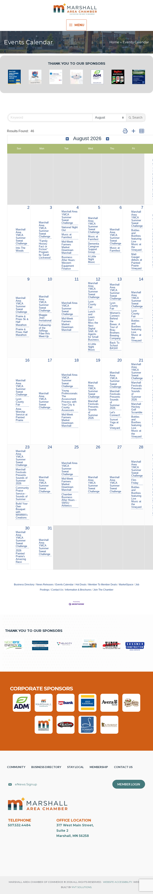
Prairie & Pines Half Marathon (22, 332)
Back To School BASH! (114, 345)
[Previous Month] (67, 139)
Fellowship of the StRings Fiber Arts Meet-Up (45, 331)
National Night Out (70, 229)
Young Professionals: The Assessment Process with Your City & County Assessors (70, 400)
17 (50, 360)
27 (119, 447)
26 (98, 447)
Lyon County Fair (92, 304)
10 (50, 279)
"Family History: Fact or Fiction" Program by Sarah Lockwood (44, 249)
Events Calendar (64, 584)
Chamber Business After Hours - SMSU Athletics (69, 500)
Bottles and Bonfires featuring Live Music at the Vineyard (136, 240)
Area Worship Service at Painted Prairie (21, 415)
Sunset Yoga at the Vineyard (115, 423)
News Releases (44, 584)
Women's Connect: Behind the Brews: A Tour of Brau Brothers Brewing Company (115, 326)
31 (50, 528)
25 (76, 447)
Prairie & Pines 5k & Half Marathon (22, 320)
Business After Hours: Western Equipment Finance (69, 263)
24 (50, 447)
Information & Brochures (78, 589)
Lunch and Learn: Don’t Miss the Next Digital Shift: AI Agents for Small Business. (94, 325)
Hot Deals (81, 584)
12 (98, 279)
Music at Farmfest (67, 236)
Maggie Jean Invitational (45, 318)
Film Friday (134, 481)
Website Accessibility (117, 881)
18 (76, 360)
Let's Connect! (115, 414)
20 (119, 360)
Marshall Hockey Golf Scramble (136, 408)
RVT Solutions (81, 887)
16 (27, 360)
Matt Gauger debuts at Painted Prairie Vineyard (136, 261)
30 (27, 528)
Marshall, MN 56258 (72, 836)
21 (141, 360)
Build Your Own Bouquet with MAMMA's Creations (22, 510)
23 (27, 447)
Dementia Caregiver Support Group (93, 248)
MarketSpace (126, 584)
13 (119, 279)
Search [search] (137, 117)
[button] (125, 131)
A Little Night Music (92, 259)
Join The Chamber (103, 589)
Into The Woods (20, 249)
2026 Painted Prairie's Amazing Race (21, 556)
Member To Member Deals (102, 584)
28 (141, 447)
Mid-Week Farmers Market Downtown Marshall (67, 247)
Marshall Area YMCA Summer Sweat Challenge (21, 236)
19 (98, 360)
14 (141, 279)
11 (77, 279)
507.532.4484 (19, 825)
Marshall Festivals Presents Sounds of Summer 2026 (93, 409)
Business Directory (24, 584)
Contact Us (57, 589)
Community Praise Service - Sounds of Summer (22, 494)
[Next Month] (107, 139)
